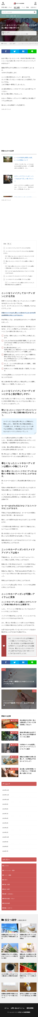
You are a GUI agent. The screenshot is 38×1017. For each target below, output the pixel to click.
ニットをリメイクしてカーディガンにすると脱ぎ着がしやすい (18, 252)
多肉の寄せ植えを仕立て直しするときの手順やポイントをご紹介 (28, 734)
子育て (7, 16)
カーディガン (12, 34)
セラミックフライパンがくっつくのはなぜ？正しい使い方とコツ (23, 178)
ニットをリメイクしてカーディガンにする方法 (17, 248)
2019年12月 (5, 790)
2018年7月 (5, 851)
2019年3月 (5, 827)
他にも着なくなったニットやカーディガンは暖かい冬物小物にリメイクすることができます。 (19, 267)
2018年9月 (5, 841)
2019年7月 (5, 813)
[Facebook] (5, 51)
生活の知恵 (34, 7)
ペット (3, 16)
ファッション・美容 (9, 870)
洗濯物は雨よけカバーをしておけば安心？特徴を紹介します (9, 936)
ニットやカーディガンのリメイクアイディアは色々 (18, 276)
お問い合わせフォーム (17, 1008)
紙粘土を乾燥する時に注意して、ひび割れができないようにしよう (28, 759)
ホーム (7, 1008)
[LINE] (32, 51)
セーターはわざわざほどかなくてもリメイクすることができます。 (19, 272)
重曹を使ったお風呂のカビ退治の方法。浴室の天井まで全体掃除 (28, 956)
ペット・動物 (25, 7)
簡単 (27, 34)
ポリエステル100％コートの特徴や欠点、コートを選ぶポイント (28, 975)
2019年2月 (5, 832)
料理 (15, 16)
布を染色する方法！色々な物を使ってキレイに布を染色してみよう (28, 722)
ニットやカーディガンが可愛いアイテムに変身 (17, 279)
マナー (19, 16)
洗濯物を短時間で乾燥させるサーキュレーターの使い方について (9, 995)
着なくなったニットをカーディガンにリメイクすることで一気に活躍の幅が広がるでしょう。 (19, 257)
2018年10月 (5, 837)
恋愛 (11, 16)
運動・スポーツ (8, 908)
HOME (5, 43)
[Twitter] (14, 51)
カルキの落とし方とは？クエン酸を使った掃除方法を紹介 (9, 975)
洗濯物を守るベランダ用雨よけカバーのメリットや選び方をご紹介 (9, 956)
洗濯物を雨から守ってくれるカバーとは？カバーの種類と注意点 (28, 936)
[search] (35, 12)
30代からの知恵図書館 (24, 1012)
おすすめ (6, 34)
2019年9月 (5, 804)
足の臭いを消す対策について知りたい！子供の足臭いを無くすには (28, 771)
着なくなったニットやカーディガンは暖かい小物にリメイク (18, 262)
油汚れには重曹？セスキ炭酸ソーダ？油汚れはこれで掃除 (28, 994)
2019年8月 (5, 809)
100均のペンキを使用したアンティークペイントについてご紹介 (28, 747)
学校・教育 (7, 884)
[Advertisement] (19, 129)
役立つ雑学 (17, 7)
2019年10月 (5, 799)
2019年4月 (5, 823)
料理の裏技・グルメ (6, 7)
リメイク (23, 34)
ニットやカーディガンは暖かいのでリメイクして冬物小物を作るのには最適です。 (19, 283)
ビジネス (6, 865)
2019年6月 (5, 818)
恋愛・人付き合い (8, 894)
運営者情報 (30, 1008)
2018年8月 (5, 846)
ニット (18, 34)
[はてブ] (23, 51)
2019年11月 (5, 795)
